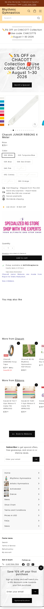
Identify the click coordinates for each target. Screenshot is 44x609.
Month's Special (22, 85)
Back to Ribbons (24, 434)
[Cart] (35, 11)
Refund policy (7, 549)
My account (6, 552)
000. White (8, 155)
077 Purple (9, 181)
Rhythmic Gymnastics (11, 11)
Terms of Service (8, 546)
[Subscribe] (35, 591)
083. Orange (23, 181)
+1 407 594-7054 (29, 4)
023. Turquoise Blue (26, 155)
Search (5, 542)
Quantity (6, 243)
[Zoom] (35, 124)
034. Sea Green (24, 162)
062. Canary (9, 174)
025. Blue (8, 162)
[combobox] (22, 18)
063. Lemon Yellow (29, 175)
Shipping (5, 253)
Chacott (19, 338)
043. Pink (7, 168)
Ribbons (19, 380)
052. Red (21, 168)
